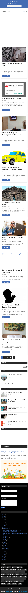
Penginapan (15, 576)
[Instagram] (8, 383)
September (6, 537)
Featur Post (13, 569)
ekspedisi (3, 583)
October (5, 536)
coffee (21, 581)
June (4, 542)
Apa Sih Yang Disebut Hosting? (12, 237)
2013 (3, 557)
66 (10, 357)
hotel (9, 583)
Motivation (23, 574)
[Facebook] (2, 383)
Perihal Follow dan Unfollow (15, 392)
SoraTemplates (9, 591)
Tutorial (16, 581)
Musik (2, 576)
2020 (3, 524)
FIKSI (7, 569)
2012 (3, 559)
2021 (3, 522)
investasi (14, 583)
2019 (3, 525)
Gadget (3, 572)
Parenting (8, 576)
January (5, 550)
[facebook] (10, 1)
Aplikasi (3, 567)
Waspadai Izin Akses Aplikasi (12, 98)
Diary (13, 567)
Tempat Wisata (21, 579)
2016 (3, 553)
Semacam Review (5, 579)
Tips (2, 581)
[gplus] (15, 3)
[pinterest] (10, 3)
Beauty (9, 567)
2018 (3, 527)
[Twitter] (5, 383)
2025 (3, 516)
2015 (3, 554)
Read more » (6, 75)
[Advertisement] (14, 29)
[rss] (19, 589)
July (4, 540)
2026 (3, 515)
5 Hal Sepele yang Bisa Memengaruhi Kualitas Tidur (15, 533)
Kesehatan (21, 572)
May (4, 543)
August (5, 539)
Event (2, 569)
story (20, 583)
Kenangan (14, 572)
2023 (3, 519)
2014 (3, 556)
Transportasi (8, 581)
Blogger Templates (23, 591)
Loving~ (17, 574)
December (6, 528)
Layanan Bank (10, 574)
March (5, 547)
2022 (3, 521)
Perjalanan (23, 576)
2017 (3, 551)
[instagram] (15, 1)
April (4, 545)
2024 (3, 518)
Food (25, 569)
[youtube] (17, 1)
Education (19, 567)
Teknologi (13, 579)
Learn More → (11, 377)
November (6, 534)
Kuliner (3, 574)
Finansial (20, 569)
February (5, 548)
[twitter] (13, 1)
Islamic (8, 572)
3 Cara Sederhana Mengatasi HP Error (12, 530)
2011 (3, 560)
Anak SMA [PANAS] (12, 414)
